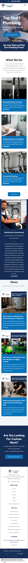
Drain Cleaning (14, 511)
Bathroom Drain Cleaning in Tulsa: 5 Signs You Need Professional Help (14, 403)
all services (14, 194)
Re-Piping (14, 520)
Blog (14, 497)
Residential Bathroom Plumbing (13, 139)
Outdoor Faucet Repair (14, 526)
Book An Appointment (14, 503)
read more (6, 109)
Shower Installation (14, 532)
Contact (14, 500)
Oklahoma (14, 545)
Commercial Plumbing (10, 176)
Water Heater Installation (14, 529)
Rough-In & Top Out (14, 517)
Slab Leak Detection (14, 514)
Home (14, 488)
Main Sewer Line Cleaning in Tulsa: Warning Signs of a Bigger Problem (14, 359)
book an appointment (11, 34)
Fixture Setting (14, 523)
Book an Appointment (14, 456)
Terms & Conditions (12, 553)
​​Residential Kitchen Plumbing (12, 102)
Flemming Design (14, 556)
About (14, 491)
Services (14, 494)
